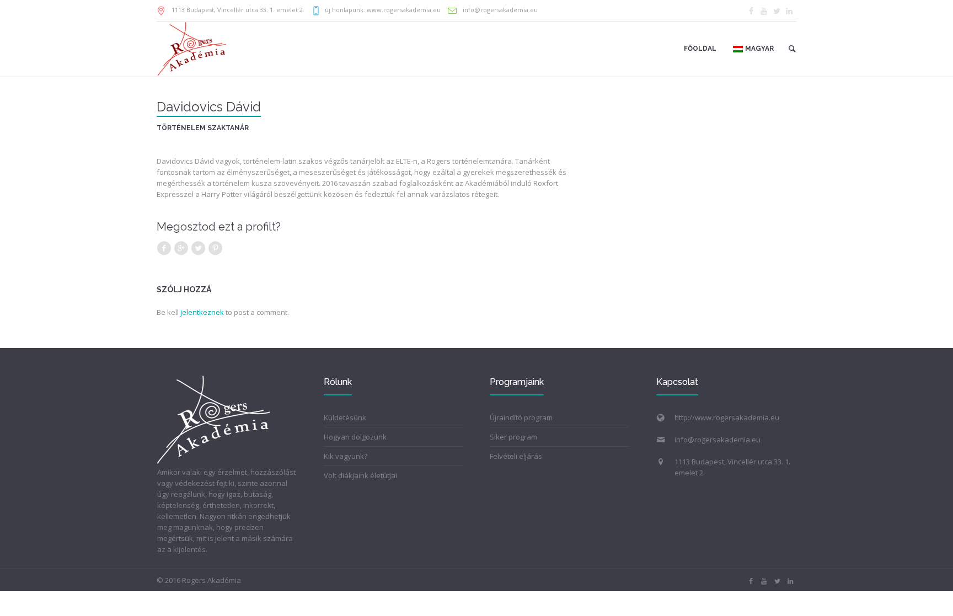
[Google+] (181, 248)
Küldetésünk (345, 417)
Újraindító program (521, 417)
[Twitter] (776, 11)
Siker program (513, 437)
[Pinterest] (215, 248)
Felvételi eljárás (516, 456)
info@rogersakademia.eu (499, 10)
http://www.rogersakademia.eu (726, 417)
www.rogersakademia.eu (404, 10)
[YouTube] (763, 11)
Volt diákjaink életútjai (360, 475)
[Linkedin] (789, 11)
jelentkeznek (202, 312)
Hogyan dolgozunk (355, 437)
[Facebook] (751, 11)
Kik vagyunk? (345, 456)
